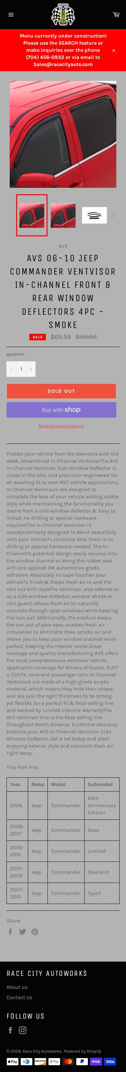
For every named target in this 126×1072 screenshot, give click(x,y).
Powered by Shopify (82, 1051)
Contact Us (19, 997)
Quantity (15, 354)
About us (16, 987)
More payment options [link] (61, 426)
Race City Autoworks (42, 1051)
